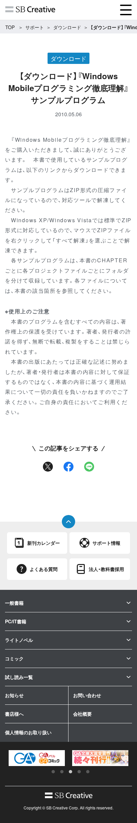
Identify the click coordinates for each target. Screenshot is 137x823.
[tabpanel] (37, 758)
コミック (14, 658)
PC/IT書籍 (15, 621)
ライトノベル (19, 640)
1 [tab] (53, 771)
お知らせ (14, 695)
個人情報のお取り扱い (28, 732)
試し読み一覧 (19, 677)
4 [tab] (79, 771)
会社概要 (82, 714)
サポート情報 (106, 543)
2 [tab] (62, 771)
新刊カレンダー (43, 543)
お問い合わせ (87, 695)
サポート (34, 27)
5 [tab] (87, 771)
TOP (10, 27)
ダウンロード (67, 27)
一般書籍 (14, 602)
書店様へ (14, 714)
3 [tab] (70, 771)
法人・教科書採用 (106, 569)
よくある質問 (44, 569)
